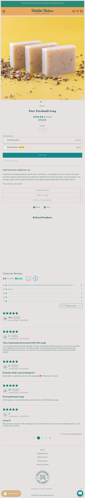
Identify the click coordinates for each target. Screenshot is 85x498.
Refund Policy (43, 457)
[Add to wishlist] (5, 225)
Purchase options (8, 136)
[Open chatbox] (80, 493)
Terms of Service (42, 464)
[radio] (5, 140)
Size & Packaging (42, 200)
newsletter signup (41, 489)
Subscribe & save (15, 147)
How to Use (42, 195)
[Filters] (61, 306)
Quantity (42, 126)
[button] (38, 117)
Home (42, 106)
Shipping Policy (42, 453)
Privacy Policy (42, 461)
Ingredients (42, 190)
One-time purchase (13, 140)
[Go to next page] (50, 437)
